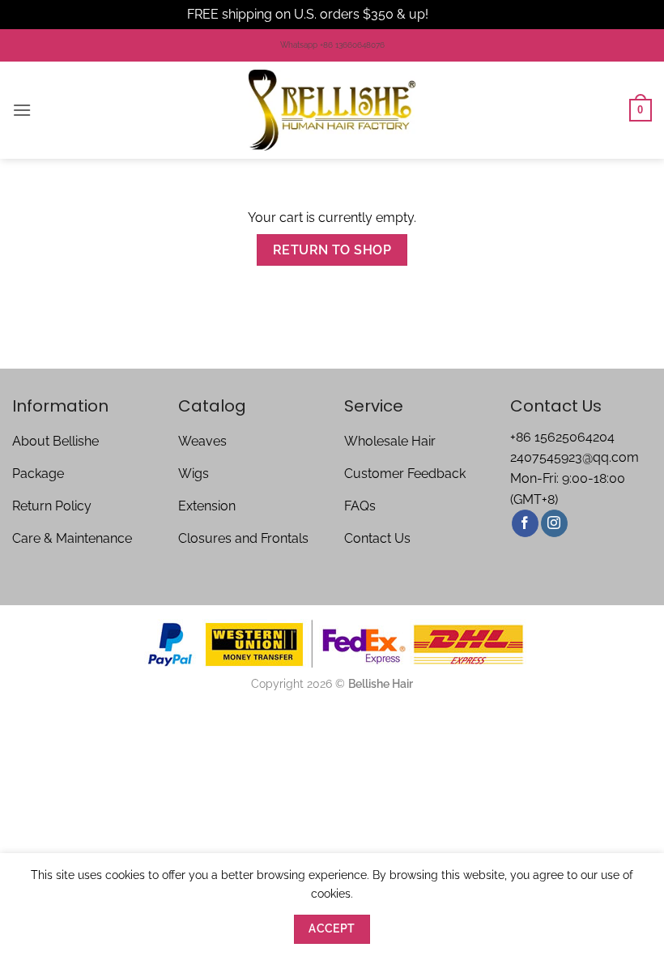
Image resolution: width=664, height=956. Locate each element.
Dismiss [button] (454, 14)
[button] (22, 110)
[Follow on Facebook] (525, 523)
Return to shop (332, 250)
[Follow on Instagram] (554, 523)
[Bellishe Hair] (332, 110)
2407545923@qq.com (574, 457)
